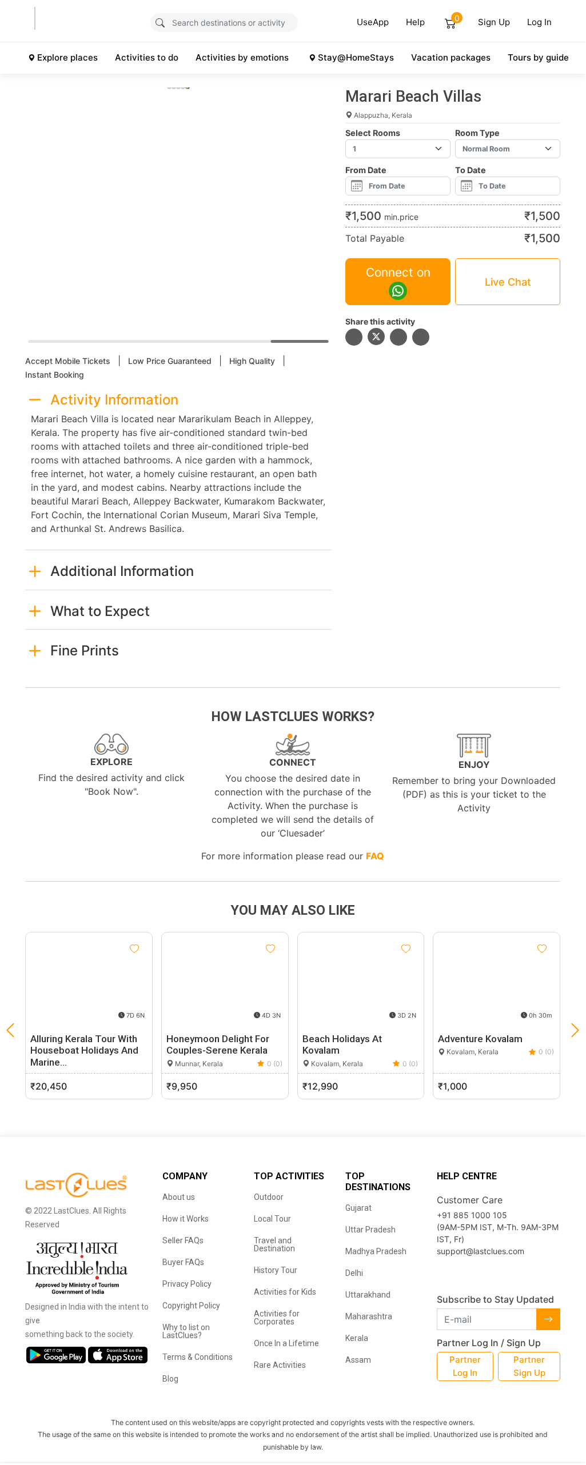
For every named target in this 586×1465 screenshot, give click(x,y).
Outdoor (269, 1197)
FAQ (375, 856)
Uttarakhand (367, 1295)
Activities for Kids (285, 1292)
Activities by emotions (242, 57)
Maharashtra (368, 1316)
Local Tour (272, 1219)
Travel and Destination (274, 1244)
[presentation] (575, 1030)
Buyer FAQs (183, 1262)
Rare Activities (280, 1365)
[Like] (134, 949)
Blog (170, 1379)
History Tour (275, 1270)
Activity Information (114, 399)
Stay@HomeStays (356, 57)
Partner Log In (465, 1366)
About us (178, 1197)
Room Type (477, 133)
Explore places (67, 57)
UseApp (373, 22)
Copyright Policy (191, 1306)
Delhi (354, 1273)
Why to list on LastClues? (186, 1331)
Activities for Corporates (277, 1318)
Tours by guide (538, 57)
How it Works (185, 1219)
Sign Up (494, 22)
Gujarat (358, 1208)
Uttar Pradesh (370, 1230)
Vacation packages (451, 57)
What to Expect (100, 611)
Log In (539, 22)
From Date (365, 170)
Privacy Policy (187, 1284)
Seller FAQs (183, 1240)
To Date (470, 170)
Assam (358, 1360)
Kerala (356, 1338)
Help (415, 22)
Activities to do (146, 57)
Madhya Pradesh (375, 1251)
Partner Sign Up (529, 1366)
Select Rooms (372, 133)
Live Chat (508, 282)
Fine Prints (84, 650)
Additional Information (122, 571)
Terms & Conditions (197, 1357)
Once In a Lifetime (286, 1343)
